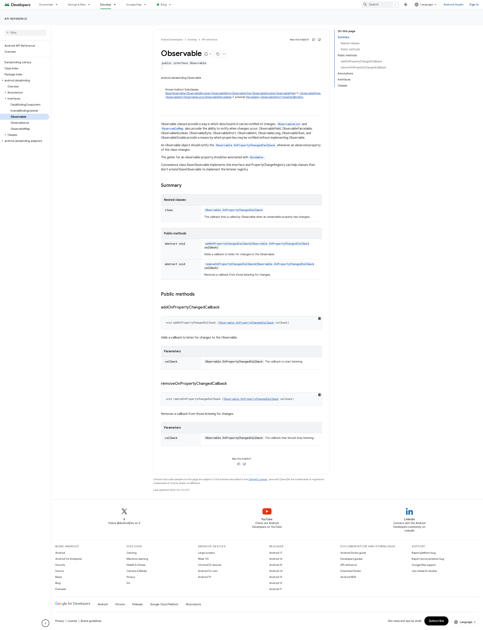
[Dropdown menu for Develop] (116, 4)
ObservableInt (174, 97)
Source (59, 571)
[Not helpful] (319, 40)
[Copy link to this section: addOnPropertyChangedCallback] (223, 307)
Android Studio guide (353, 552)
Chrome (120, 604)
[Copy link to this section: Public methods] (198, 294)
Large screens (206, 552)
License (72, 620)
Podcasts (60, 589)
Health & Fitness (136, 565)
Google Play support (424, 565)
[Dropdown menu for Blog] (172, 4)
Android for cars (208, 571)
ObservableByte (221, 93)
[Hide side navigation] (45, 623)
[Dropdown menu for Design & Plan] (90, 4)
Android (60, 552)
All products (193, 604)
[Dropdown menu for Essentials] (58, 4)
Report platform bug (424, 552)
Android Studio (454, 4)
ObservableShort (271, 97)
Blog (164, 4)
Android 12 (275, 583)
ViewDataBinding (292, 97)
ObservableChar (241, 93)
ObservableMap (172, 128)
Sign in (473, 4)
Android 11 (275, 589)
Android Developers (172, 39)
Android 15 (275, 565)
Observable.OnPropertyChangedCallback (245, 145)
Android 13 (275, 577)
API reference (16, 18)
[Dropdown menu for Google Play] (147, 4)
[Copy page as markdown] (218, 54)
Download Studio (350, 571)
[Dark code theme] (319, 318)
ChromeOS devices (209, 565)
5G (128, 583)
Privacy (131, 577)
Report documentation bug (428, 558)
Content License (257, 479)
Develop (105, 4)
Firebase (137, 604)
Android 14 (275, 571)
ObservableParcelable (217, 97)
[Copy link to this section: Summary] (185, 185)
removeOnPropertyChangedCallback (230, 264)
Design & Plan (76, 4)
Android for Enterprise (68, 558)
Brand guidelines (91, 620)
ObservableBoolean (198, 93)
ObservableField (285, 93)
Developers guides (351, 558)
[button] (24, 80)
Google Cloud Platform (164, 604)
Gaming (132, 552)
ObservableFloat (310, 93)
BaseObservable (175, 93)
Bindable (256, 157)
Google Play (134, 4)
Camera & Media (137, 571)
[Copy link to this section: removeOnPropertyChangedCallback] (230, 384)
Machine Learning (137, 558)
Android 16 (275, 558)
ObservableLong (193, 97)
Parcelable (252, 97)
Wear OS (203, 558)
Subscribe (436, 621)
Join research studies (424, 571)
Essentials (46, 4)
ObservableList (289, 124)
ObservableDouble (263, 93)
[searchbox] (25, 33)
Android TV (204, 577)
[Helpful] (313, 40)
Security (60, 565)
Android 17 (275, 552)
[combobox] (380, 4)
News (58, 577)
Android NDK (348, 577)
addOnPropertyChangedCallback (227, 243)
